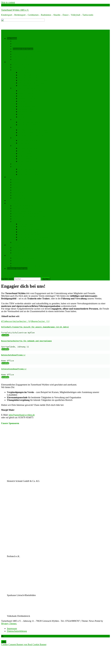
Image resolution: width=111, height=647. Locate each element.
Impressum (12, 628)
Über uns (17, 41)
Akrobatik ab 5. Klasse (28, 85)
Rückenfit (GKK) (21, 185)
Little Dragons (25, 156)
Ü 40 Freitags (24, 153)
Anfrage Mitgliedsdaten (29, 232)
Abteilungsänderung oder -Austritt (28, 211)
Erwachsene (24, 143)
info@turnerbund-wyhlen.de (22, 415)
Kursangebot (13, 177)
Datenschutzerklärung (17, 631)
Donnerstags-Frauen (27, 106)
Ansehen (5, 335)
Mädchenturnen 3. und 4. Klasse (33, 80)
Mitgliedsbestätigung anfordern (32, 239)
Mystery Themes (8, 623)
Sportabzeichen (20, 67)
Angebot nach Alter (22, 64)
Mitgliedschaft (13, 203)
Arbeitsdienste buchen (23, 247)
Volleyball (17, 166)
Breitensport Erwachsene (24, 88)
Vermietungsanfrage (22, 263)
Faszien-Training (26, 93)
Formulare (17, 221)
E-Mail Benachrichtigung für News (29, 216)
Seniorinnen (23, 104)
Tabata (16, 187)
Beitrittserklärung (20, 208)
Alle (3, 321)
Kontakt (16, 43)
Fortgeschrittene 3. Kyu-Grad (31, 151)
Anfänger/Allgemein (27, 148)
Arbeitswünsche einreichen (25, 250)
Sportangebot (13, 62)
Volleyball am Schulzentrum (31, 174)
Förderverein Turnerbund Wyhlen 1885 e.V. (33, 51)
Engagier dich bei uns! (23, 49)
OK (3, 642)
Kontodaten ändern (27, 224)
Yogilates (17, 179)
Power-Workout (25, 96)
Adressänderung (25, 226)
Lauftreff (22, 117)
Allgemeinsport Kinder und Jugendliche (31, 70)
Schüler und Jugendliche (29, 122)
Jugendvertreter (20, 54)
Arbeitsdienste (13, 245)
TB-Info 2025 (19, 242)
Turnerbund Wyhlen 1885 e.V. (15, 10)
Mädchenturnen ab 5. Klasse (31, 83)
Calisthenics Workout (28, 98)
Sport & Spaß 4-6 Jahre (29, 75)
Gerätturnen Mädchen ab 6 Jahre (33, 130)
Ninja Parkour (19, 198)
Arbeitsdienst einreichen (24, 253)
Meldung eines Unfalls (28, 229)
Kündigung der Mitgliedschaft (26, 213)
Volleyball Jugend (26, 169)
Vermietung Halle (21, 260)
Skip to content (8, 2)
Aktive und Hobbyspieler (30, 124)
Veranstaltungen (14, 200)
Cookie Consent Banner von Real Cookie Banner (23, 644)
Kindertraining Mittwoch (29, 158)
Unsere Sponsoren (21, 59)
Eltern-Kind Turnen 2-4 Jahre (31, 72)
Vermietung (12, 255)
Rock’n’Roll (18, 138)
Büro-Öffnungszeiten (22, 46)
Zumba (16, 190)
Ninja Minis (18, 195)
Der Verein (12, 38)
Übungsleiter (40, 321)
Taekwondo (18, 164)
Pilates (16, 182)
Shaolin (16, 145)
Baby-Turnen (19, 192)
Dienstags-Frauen (26, 111)
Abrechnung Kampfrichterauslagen (34, 237)
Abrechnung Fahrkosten (29, 234)
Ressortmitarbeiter (18, 321)
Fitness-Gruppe (25, 101)
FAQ (15, 219)
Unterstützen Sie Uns (22, 56)
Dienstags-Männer (26, 109)
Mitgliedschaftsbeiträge (23, 205)
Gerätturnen (18, 127)
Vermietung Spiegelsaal (23, 258)
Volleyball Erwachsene (28, 172)
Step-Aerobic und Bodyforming (33, 90)
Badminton (18, 119)
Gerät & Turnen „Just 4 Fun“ (31, 135)
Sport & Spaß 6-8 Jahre (29, 77)
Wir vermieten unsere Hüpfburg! (27, 266)
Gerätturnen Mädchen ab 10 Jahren (34, 132)
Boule (21, 114)
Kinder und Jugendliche (29, 140)
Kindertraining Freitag (28, 161)
